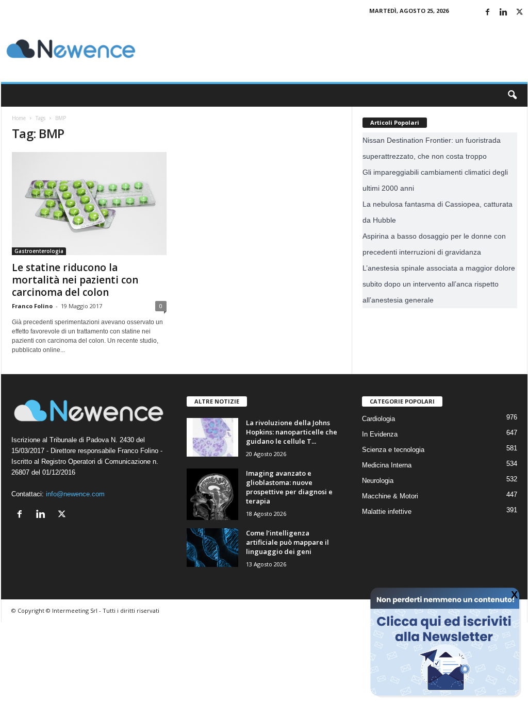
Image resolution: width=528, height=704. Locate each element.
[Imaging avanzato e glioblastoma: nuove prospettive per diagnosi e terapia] (212, 494)
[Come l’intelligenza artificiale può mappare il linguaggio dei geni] (212, 547)
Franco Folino (32, 306)
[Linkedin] (504, 12)
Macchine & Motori (390, 496)
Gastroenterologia (38, 251)
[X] (520, 12)
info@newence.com (75, 494)
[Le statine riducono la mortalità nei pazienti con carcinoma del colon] (89, 203)
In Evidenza (380, 434)
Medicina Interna (386, 465)
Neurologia (377, 480)
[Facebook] (488, 12)
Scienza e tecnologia (393, 450)
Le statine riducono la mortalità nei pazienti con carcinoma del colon (75, 280)
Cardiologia (378, 419)
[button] (512, 95)
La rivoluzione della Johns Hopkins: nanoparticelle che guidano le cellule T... (291, 432)
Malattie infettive (386, 511)
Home (19, 118)
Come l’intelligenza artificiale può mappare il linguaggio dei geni (287, 542)
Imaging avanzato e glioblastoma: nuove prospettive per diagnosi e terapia (289, 487)
